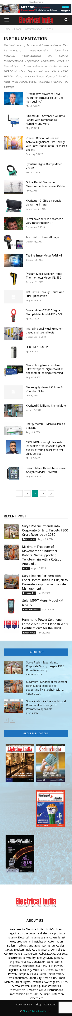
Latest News (29, 539)
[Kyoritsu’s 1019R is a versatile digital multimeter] (13, 205)
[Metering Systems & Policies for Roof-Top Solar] (13, 392)
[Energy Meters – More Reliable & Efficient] (13, 428)
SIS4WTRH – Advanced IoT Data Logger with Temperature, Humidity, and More (45, 119)
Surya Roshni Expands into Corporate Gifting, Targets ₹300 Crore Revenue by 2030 (45, 530)
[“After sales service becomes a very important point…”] (13, 223)
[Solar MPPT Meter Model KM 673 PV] (11, 606)
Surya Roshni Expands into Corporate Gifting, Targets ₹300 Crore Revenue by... (45, 666)
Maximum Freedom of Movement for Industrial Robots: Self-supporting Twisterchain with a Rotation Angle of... (42, 555)
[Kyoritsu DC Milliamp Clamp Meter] (13, 410)
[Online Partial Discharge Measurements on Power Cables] (13, 187)
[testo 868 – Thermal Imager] (13, 242)
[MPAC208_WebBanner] (35, 8)
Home (7, 29)
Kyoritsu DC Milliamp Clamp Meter (46, 405)
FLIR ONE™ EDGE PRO (38, 346)
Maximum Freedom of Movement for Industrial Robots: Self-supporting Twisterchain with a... (46, 685)
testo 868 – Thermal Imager (43, 237)
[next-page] (51, 493)
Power (17, 29)
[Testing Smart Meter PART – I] (13, 260)
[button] (6, 20)
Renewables (29, 593)
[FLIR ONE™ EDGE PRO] (13, 351)
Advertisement (24, 1004)
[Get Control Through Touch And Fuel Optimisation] (13, 296)
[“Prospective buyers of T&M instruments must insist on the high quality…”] (13, 98)
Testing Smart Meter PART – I (44, 255)
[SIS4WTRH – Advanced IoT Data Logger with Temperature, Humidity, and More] (13, 120)
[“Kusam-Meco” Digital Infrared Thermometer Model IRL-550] (13, 278)
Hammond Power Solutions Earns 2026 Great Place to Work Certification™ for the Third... (45, 624)
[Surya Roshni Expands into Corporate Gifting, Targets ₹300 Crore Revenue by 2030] (11, 531)
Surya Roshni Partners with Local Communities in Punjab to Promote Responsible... (46, 705)
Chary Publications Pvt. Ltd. (37, 1011)
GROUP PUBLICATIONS (36, 733)
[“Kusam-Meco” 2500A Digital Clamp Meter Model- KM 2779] (13, 315)
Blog (38, 1004)
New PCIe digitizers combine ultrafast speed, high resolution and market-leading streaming (45, 369)
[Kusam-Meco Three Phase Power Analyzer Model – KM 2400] (13, 473)
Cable (26, 568)
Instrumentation (33, 29)
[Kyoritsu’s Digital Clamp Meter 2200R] (13, 168)
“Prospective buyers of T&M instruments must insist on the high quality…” (44, 97)
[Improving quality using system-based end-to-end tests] (13, 333)
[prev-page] (19, 493)
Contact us (50, 1004)
